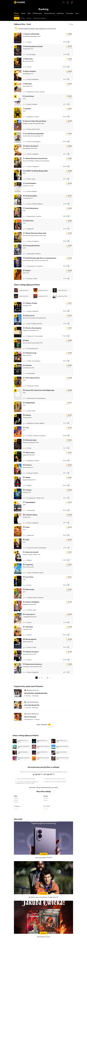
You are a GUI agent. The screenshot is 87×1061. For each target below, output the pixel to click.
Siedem (28, 270)
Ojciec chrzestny (30, 71)
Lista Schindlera (30, 183)
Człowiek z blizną (31, 515)
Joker (27, 540)
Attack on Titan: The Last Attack (35, 121)
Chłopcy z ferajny (31, 303)
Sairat (27, 527)
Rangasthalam (30, 403)
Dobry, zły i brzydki (31, 552)
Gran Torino (29, 577)
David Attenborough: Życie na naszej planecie (40, 258)
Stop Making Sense (31, 208)
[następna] (50, 677)
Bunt (27, 340)
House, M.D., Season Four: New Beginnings (39, 390)
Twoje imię (29, 564)
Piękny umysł (30, 452)
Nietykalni (28, 84)
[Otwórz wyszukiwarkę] (63, 2)
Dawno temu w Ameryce (33, 664)
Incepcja (28, 490)
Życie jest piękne (31, 196)
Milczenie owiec (31, 440)
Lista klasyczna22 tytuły (32, 719)
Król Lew (28, 465)
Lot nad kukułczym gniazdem (34, 133)
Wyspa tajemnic (30, 639)
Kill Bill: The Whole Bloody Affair (36, 171)
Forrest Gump (29, 96)
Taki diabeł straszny (43, 937)
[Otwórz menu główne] (71, 2)
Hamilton (27, 109)
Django (27, 477)
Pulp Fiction (29, 221)
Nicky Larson (29, 315)
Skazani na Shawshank (31, 34)
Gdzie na (65, 41)
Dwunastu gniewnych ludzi (33, 46)
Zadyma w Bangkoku (32, 602)
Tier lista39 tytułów (32, 696)
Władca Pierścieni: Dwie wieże (35, 233)
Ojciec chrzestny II (31, 146)
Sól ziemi (28, 365)
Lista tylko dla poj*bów (31, 705)
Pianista (28, 415)
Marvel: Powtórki (30, 717)
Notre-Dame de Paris (32, 378)
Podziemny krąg (30, 353)
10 (47, 677)
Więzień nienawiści (32, 652)
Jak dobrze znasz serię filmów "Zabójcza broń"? (43, 897)
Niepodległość (30, 502)
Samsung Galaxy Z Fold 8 (43, 857)
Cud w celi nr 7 (30, 614)
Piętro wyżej (29, 589)
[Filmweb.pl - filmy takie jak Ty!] (19, 2)
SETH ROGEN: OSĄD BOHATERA (35, 693)
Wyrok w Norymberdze (33, 328)
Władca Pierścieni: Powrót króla (36, 158)
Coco (27, 427)
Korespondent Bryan (32, 245)
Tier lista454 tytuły (32, 707)
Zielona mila (28, 59)
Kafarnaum (29, 627)
